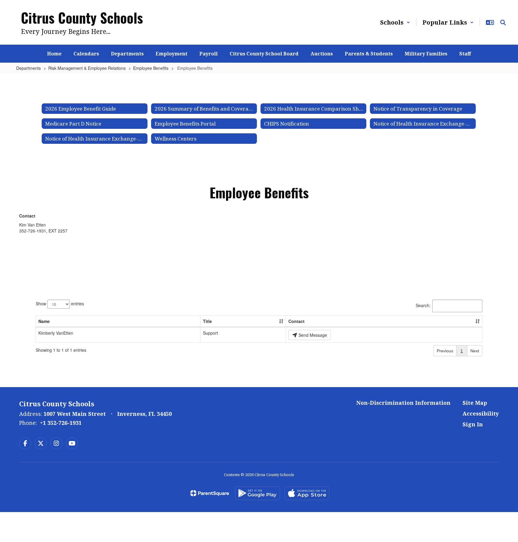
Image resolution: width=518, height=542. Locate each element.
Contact (296, 321)
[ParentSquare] (210, 493)
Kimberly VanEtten (55, 333)
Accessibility (481, 413)
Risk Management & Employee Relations (87, 68)
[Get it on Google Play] (257, 493)
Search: (423, 305)
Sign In (473, 424)
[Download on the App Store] (306, 493)
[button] (395, 22)
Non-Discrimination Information (403, 402)
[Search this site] (503, 22)
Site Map (475, 402)
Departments (28, 68)
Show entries (60, 304)
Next (474, 350)
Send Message (312, 335)
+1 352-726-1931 (61, 422)
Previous (445, 350)
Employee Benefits (150, 68)
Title (207, 321)
